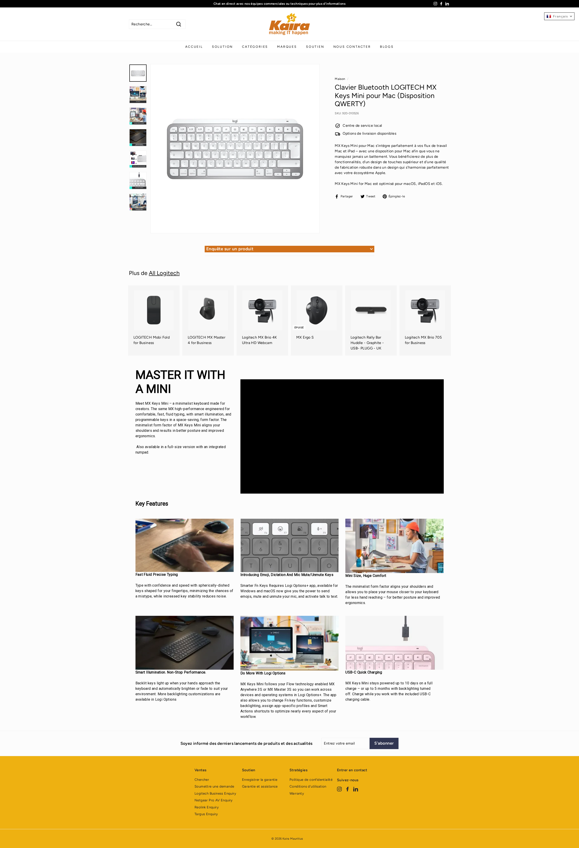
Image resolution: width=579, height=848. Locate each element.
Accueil (194, 47)
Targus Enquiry (206, 814)
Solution (222, 47)
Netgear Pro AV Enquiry (214, 800)
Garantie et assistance (260, 786)
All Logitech (164, 273)
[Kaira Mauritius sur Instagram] (339, 788)
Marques (287, 47)
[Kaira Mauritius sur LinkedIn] (355, 788)
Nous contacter (352, 47)
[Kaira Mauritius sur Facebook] (347, 788)
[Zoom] (235, 148)
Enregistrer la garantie (259, 780)
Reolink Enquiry (207, 807)
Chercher (202, 780)
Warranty (297, 793)
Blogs (387, 47)
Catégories (255, 47)
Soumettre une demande (214, 786)
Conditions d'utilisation (308, 786)
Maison (340, 79)
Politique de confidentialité (311, 780)
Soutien (315, 47)
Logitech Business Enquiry (215, 793)
